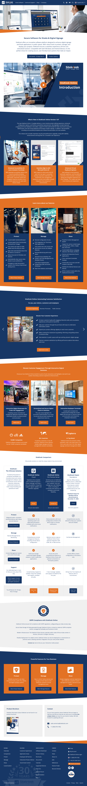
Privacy (73, 783)
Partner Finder (56, 766)
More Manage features (43, 277)
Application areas (43, 350)
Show (5, 763)
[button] (80, 2)
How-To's (38, 769)
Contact (54, 751)
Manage (6, 760)
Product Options (53, 56)
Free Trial (73, 590)
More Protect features (16, 277)
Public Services (56, 308)
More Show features (70, 277)
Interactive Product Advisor (27, 760)
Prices (33, 503)
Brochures (38, 757)
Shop (38, 2)
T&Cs (77, 783)
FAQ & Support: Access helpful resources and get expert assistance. (14, 579)
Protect (6, 757)
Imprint (81, 783)
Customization (8, 766)
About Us (54, 757)
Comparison (7, 754)
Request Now (53, 590)
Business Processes (45, 308)
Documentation (40, 775)
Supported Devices (41, 766)
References (55, 763)
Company (43, 2)
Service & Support (30, 2)
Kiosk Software (19, 2)
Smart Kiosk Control (25, 763)
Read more (16, 422)
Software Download (41, 751)
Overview (6, 751)
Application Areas (24, 754)
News (53, 754)
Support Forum (40, 772)
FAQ (37, 777)
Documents (39, 760)
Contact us (53, 503)
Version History (40, 754)
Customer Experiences (26, 751)
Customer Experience (32, 308)
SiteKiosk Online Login (76, 754)
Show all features (13, 525)
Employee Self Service (26, 757)
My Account (73, 751)
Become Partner (56, 769)
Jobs (53, 760)
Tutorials (38, 763)
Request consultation (75, 763)
